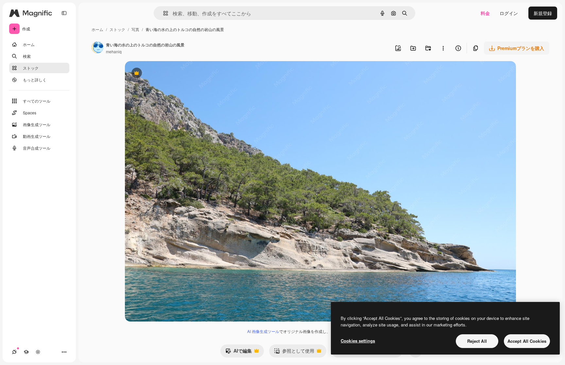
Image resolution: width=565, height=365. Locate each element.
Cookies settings (358, 341)
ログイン (509, 13)
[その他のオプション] (443, 48)
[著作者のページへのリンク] (97, 48)
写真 (135, 29)
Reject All (477, 341)
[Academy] (26, 352)
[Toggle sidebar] (64, 13)
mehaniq (114, 51)
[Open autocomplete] (163, 13)
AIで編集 (238, 352)
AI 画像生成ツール (263, 331)
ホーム (97, 29)
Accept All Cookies (526, 341)
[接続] (14, 352)
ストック (117, 29)
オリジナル (170, 73)
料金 (485, 13)
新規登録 (543, 13)
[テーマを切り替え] (38, 352)
